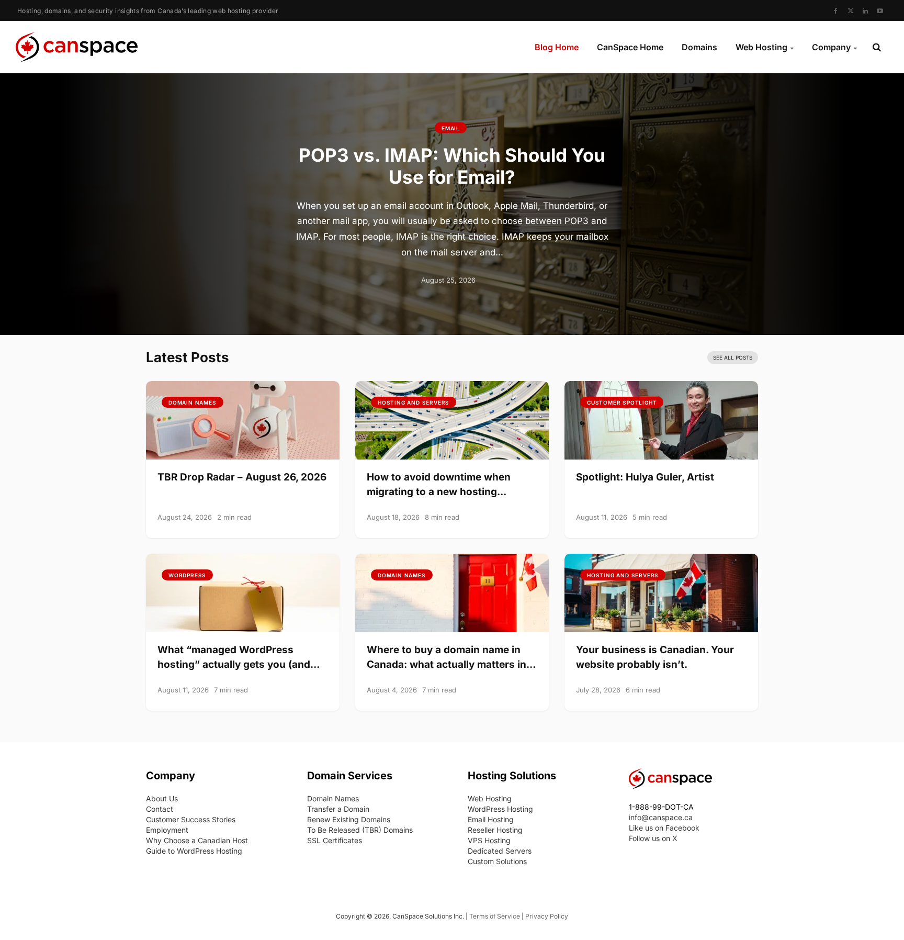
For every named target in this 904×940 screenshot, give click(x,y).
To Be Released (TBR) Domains (360, 829)
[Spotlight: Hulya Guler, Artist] (661, 419)
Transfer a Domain (338, 808)
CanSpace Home (630, 47)
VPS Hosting (489, 840)
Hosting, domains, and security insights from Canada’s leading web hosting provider (148, 11)
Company (831, 47)
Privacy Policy (546, 916)
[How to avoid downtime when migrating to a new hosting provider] (452, 419)
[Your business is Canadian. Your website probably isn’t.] (661, 592)
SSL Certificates (334, 840)
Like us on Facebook (664, 827)
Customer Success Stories (190, 819)
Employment (167, 829)
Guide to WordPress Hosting (194, 850)
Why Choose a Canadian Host (197, 840)
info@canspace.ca (661, 817)
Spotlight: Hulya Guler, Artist (645, 477)
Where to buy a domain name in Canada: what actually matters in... (451, 657)
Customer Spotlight (622, 402)
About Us (162, 798)
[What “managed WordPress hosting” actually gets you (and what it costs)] (243, 592)
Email (451, 128)
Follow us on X (653, 838)
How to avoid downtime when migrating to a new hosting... (439, 484)
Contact (159, 808)
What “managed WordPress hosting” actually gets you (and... (238, 657)
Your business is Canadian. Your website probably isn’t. (655, 657)
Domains (699, 47)
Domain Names (192, 402)
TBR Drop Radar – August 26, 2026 (241, 477)
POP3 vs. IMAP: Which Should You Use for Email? (452, 165)
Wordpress (187, 575)
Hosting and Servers (413, 402)
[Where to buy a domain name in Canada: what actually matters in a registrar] (452, 592)
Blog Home (557, 47)
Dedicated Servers (500, 850)
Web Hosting (761, 47)
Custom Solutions (497, 861)
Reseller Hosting (495, 829)
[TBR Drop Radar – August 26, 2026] (243, 419)
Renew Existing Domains (348, 819)
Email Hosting (491, 819)
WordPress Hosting (500, 808)
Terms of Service (494, 916)
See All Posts (732, 357)
